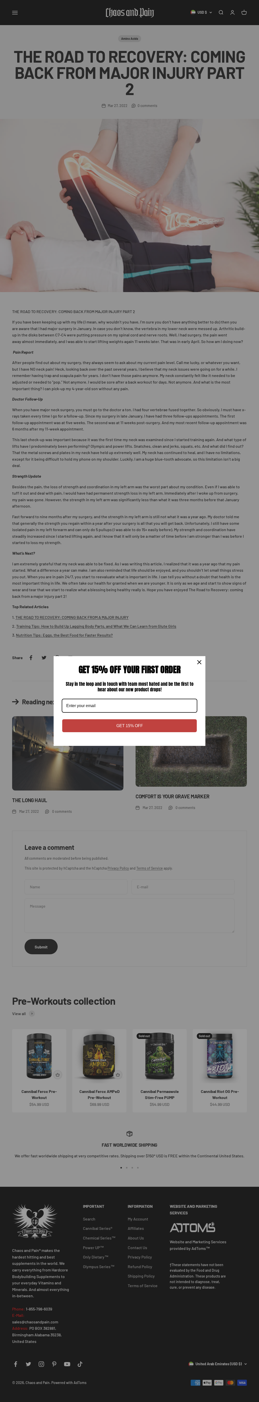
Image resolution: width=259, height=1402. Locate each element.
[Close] (199, 662)
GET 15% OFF (129, 726)
